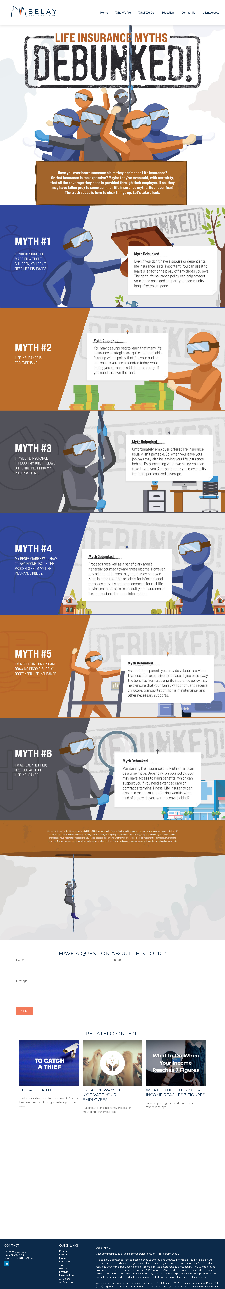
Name (20, 959)
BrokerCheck (171, 1253)
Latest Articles (66, 1275)
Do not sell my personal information (199, 1286)
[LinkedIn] (6, 1263)
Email (117, 959)
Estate (62, 1258)
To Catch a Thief (38, 1090)
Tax (61, 1265)
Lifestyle (63, 1272)
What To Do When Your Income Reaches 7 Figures (175, 1092)
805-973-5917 (19, 1251)
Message (21, 981)
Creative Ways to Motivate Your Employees (102, 1095)
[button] (104, 12)
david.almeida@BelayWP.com (20, 1258)
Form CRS (107, 1248)
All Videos (64, 1279)
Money (63, 1268)
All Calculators (67, 1282)
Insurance (64, 1261)
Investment (65, 1254)
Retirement (65, 1251)
